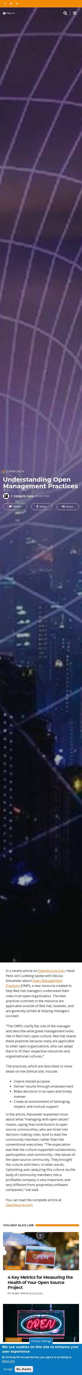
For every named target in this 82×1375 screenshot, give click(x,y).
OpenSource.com (51, 970)
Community (14, 471)
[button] (15, 506)
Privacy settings (41, 1341)
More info (8, 1361)
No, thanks (24, 1369)
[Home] (9, 13)
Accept (8, 1369)
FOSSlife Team (24, 496)
